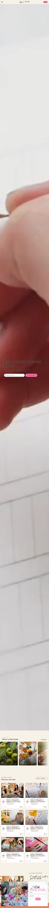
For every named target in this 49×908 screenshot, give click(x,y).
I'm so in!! (38, 899)
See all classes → (41, 778)
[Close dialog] (46, 883)
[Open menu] (2, 2)
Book (45, 2)
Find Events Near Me (31, 375)
